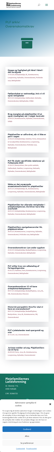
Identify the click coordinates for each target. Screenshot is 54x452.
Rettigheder (16, 80)
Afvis (27, 436)
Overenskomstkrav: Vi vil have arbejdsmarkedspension (22, 287)
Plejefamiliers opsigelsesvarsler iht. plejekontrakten (25, 228)
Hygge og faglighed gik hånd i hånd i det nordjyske (25, 71)
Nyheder (20, 77)
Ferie (34, 139)
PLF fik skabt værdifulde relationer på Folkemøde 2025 (26, 161)
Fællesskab (30, 98)
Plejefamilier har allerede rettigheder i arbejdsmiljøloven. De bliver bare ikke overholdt (26, 206)
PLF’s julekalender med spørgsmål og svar (26, 331)
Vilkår (31, 101)
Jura (39, 291)
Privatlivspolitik (31, 448)
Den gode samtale (31, 165)
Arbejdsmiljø (20, 74)
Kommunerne (33, 74)
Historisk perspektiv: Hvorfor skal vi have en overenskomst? (25, 307)
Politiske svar (32, 145)
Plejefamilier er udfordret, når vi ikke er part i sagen (27, 135)
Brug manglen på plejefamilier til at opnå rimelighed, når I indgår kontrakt (26, 115)
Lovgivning (12, 77)
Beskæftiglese (31, 250)
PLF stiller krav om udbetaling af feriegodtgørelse (23, 267)
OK (9, 294)
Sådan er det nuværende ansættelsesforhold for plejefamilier (25, 185)
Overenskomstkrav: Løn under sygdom (26, 247)
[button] (50, 404)
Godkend (27, 429)
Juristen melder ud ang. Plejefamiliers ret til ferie (26, 348)
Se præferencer (27, 443)
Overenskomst (29, 77)
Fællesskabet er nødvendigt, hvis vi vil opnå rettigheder (26, 94)
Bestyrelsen (19, 165)
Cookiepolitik (20, 448)
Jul (16, 335)
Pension (25, 294)
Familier (29, 139)
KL (27, 74)
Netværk (36, 168)
